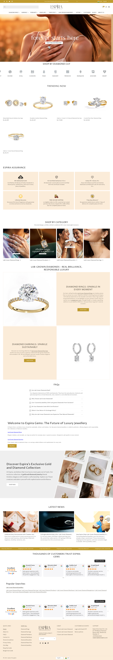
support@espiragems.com (100, 637)
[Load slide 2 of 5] (54, 60)
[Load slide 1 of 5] (52, 60)
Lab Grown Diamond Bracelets (66, 260)
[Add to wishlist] (27, 92)
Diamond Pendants (26, 634)
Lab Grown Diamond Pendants (39, 260)
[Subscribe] (54, 638)
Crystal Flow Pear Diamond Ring (92, 118)
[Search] (4, 6)
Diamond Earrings (26, 632)
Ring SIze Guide (7, 648)
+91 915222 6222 (97, 636)
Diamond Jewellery (26, 645)
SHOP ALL (24, 626)
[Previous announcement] (36, 1)
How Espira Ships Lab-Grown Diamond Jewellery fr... (92, 534)
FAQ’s (4, 634)
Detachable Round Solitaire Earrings (13, 118)
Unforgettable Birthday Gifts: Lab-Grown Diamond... (56, 534)
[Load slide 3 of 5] (56, 60)
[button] (109, 7)
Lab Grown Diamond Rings (11, 260)
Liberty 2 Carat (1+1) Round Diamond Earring (69, 118)
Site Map (5, 645)
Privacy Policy (7, 642)
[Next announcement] (77, 1)
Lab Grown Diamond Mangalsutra (84, 590)
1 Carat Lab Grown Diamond (65, 629)
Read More (12, 445)
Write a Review (100, 561)
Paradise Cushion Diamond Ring (38, 118)
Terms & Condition (8, 640)
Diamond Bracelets (26, 640)
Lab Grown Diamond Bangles (21, 592)
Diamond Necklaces (26, 637)
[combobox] (21, 7)
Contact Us (6, 637)
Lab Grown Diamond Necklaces (66, 590)
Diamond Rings (25, 629)
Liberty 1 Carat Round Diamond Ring (13, 151)
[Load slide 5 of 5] (61, 60)
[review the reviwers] (40, 566)
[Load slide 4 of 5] (59, 60)
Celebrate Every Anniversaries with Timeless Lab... (20, 534)
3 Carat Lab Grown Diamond (65, 634)
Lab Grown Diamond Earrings (93, 260)
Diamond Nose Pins (26, 642)
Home (4, 629)
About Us (5, 632)
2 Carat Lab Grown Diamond (65, 632)
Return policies (79, 632)
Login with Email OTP (81, 629)
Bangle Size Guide (8, 650)
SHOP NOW (83, 310)
